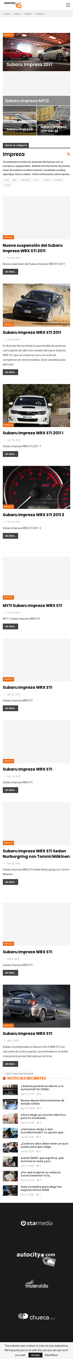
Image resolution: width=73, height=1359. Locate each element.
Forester (25, 180)
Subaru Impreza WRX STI (27, 687)
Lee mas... (10, 271)
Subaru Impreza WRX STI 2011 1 (33, 433)
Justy (36, 180)
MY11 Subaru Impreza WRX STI (32, 605)
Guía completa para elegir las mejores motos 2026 (41, 1188)
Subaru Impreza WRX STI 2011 (32, 332)
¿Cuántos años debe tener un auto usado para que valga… (45, 1145)
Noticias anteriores (19, 1073)
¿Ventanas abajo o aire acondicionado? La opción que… (43, 1130)
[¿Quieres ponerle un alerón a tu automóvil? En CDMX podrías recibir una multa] (10, 1090)
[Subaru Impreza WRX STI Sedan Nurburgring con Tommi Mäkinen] (36, 823)
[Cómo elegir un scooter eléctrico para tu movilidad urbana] (10, 1118)
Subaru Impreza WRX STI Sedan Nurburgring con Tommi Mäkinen (36, 853)
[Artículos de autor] (5, 257)
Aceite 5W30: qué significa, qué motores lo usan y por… (42, 1159)
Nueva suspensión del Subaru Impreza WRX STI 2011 (33, 248)
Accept (35, 1355)
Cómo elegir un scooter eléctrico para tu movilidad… (43, 1116)
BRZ (14, 180)
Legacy (46, 180)
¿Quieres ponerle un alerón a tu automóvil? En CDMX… (42, 1087)
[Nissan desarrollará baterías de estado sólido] (10, 1104)
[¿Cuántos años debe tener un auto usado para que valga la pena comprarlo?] (10, 1147)
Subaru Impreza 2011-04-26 (53, 129)
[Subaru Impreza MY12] (36, 88)
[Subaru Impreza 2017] (36, 52)
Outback (58, 180)
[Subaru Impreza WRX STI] (36, 659)
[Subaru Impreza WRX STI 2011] (36, 305)
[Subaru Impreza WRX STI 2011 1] (36, 405)
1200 (6, 180)
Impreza (8, 34)
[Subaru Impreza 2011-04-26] (53, 121)
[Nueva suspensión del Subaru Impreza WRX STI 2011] (36, 217)
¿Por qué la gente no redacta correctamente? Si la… (41, 1174)
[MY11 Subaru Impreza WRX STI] (36, 578)
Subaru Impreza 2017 (30, 64)
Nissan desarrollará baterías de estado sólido (42, 1102)
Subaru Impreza (20, 129)
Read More (51, 1355)
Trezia (7, 185)
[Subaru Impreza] (19, 121)
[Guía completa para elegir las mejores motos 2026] (10, 1190)
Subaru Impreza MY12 (27, 101)
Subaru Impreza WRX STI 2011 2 (33, 514)
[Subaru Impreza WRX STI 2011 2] (36, 487)
